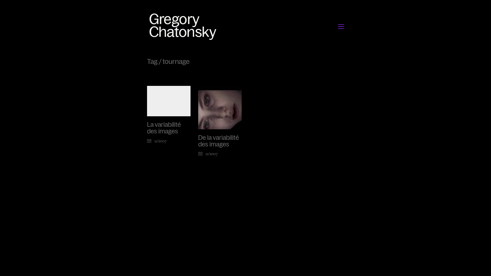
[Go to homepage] (184, 26)
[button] (341, 26)
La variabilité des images (164, 128)
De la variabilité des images (218, 141)
